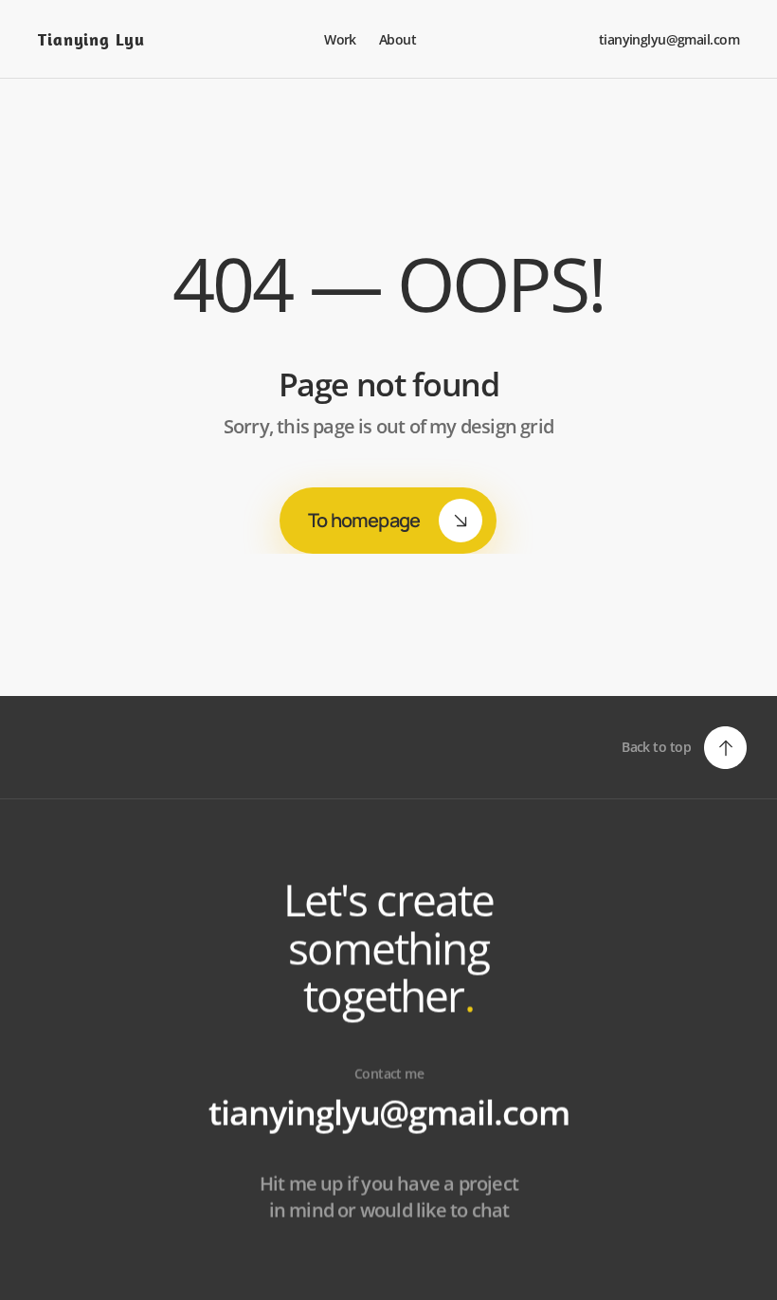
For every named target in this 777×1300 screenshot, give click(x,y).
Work (340, 39)
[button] (684, 747)
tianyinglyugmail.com (388, 1112)
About (399, 39)
